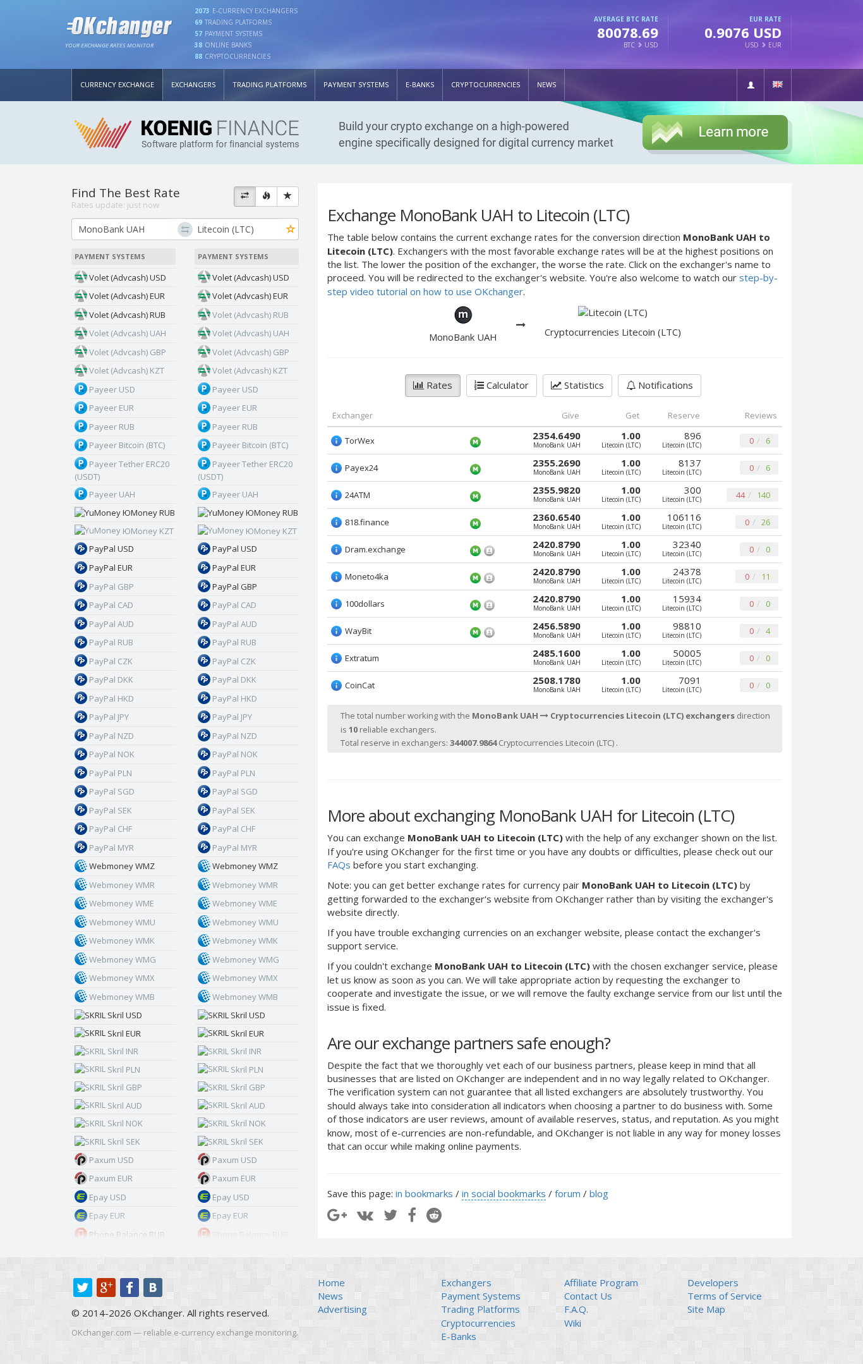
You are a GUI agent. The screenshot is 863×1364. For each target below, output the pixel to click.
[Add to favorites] (291, 229)
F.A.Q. (576, 1309)
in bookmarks (424, 1193)
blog (598, 1193)
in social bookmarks (504, 1193)
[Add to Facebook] (411, 1214)
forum (568, 1193)
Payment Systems (356, 84)
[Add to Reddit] (434, 1214)
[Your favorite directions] (288, 196)
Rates (438, 385)
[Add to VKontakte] (365, 1214)
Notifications (664, 385)
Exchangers (193, 84)
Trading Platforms (269, 84)
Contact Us (588, 1295)
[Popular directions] (266, 196)
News (546, 84)
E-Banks (420, 84)
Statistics (583, 385)
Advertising (342, 1309)
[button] (750, 85)
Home (331, 1282)
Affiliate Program (601, 1282)
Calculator (506, 385)
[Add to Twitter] (390, 1214)
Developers (713, 1282)
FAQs (339, 864)
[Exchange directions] (245, 196)
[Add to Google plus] (337, 1214)
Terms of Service (724, 1295)
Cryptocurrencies (485, 84)
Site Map (706, 1309)
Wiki (572, 1323)
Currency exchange (117, 84)
